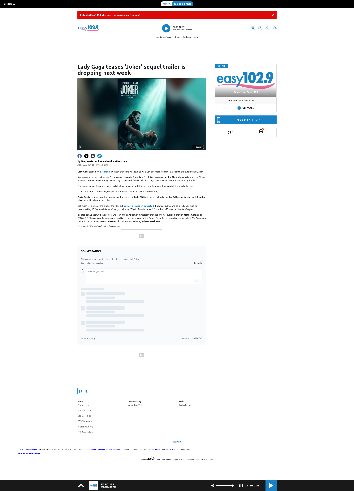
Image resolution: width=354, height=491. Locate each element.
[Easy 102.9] (177, 4)
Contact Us (83, 405)
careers (173, 450)
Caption (198, 147)
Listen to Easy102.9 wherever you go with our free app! (110, 15)
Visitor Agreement (98, 450)
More (196, 37)
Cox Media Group (30, 450)
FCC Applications (85, 432)
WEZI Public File (85, 426)
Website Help (185, 405)
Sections (8, 4)
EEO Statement (85, 421)
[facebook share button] (79, 156)
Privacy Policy (114, 450)
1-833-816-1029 (247, 120)
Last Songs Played (163, 37)
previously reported (139, 206)
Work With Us (84, 410)
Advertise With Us (137, 405)
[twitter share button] (86, 156)
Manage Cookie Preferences (29, 453)
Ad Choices (155, 450)
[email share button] (93, 156)
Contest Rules (84, 416)
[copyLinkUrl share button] (99, 156)
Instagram (105, 171)
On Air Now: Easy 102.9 (245, 92)
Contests (187, 37)
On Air (177, 37)
